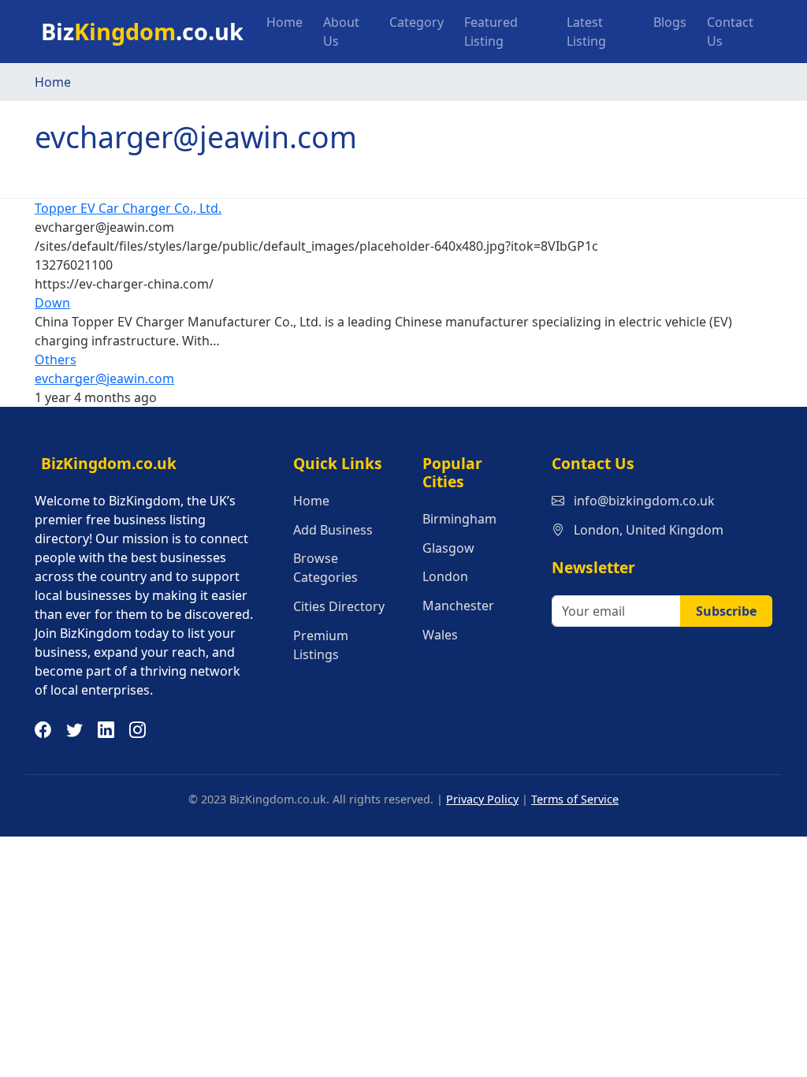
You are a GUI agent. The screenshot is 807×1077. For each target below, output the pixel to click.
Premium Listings (320, 645)
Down (52, 302)
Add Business (333, 529)
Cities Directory (339, 606)
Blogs (669, 22)
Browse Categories (325, 568)
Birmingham (459, 518)
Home (284, 22)
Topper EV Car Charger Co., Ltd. (128, 208)
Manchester (458, 605)
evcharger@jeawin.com (104, 378)
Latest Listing (586, 31)
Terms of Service (575, 799)
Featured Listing (491, 31)
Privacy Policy (482, 799)
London (445, 576)
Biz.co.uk (142, 31)
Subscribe (726, 611)
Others (55, 359)
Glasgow (448, 548)
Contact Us (730, 31)
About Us (341, 31)
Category (416, 22)
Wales (440, 634)
